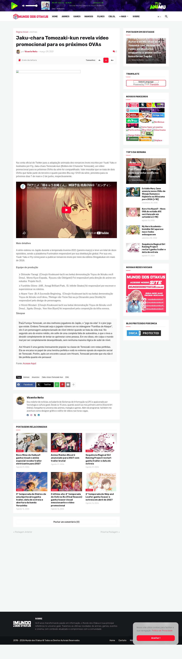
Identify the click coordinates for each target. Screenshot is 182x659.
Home (55, 16)
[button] (159, 16)
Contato (122, 640)
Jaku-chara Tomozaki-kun (52, 377)
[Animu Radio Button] (158, 106)
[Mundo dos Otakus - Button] (132, 106)
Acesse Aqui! (29, 363)
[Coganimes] (145, 140)
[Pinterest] (62, 384)
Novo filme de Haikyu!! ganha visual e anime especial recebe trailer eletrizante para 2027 (29, 459)
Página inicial (22, 32)
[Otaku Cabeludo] (145, 117)
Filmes (101, 16)
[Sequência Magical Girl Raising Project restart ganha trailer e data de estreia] (133, 247)
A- (100, 60)
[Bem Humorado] (132, 140)
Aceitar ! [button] (155, 638)
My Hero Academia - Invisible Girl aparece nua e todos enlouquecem (152, 230)
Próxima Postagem (109, 532)
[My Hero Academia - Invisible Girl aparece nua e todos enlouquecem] (133, 230)
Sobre (136, 16)
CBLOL (111, 16)
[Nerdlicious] (158, 122)
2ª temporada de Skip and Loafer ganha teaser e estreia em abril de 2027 (100, 497)
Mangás (88, 16)
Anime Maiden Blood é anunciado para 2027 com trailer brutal (65, 458)
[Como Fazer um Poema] (151, 127)
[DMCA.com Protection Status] (144, 336)
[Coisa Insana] (159, 130)
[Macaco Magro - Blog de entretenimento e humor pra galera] (145, 122)
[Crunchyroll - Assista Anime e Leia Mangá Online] (145, 106)
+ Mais (122, 16)
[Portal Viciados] (145, 111)
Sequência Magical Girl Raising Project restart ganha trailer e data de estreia (98, 459)
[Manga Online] (133, 135)
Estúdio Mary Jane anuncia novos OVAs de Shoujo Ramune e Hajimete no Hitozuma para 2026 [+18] (153, 194)
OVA (67, 377)
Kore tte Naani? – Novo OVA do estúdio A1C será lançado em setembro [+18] (153, 213)
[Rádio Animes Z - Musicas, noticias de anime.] (158, 111)
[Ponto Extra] (133, 130)
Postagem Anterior (23, 532)
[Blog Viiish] (145, 130)
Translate (154, 84)
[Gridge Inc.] (158, 117)
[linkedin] (39, 415)
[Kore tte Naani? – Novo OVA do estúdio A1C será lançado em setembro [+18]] (133, 212)
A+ (112, 60)
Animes (65, 16)
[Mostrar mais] (73, 384)
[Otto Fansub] (147, 135)
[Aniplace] (157, 140)
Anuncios (35, 377)
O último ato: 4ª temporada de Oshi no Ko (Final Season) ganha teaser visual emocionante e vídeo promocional (66, 500)
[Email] (68, 384)
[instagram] (31, 415)
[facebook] (28, 415)
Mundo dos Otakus (33, 640)
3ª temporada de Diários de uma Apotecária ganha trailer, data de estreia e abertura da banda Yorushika (31, 500)
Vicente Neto (35, 397)
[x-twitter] (35, 415)
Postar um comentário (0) (66, 522)
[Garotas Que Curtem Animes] (132, 111)
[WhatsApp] (56, 384)
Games (76, 16)
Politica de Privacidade (162, 630)
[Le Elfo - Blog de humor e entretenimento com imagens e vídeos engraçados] (132, 122)
